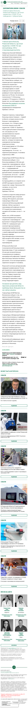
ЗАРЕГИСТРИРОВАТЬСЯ (8, 364)
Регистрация (16, 3)
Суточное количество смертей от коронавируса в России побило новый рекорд (12, 469)
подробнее (14, 405)
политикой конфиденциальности (6, 704)
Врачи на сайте (6, 592)
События (3, 375)
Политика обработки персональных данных (10, 672)
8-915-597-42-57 (5, 670)
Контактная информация (6, 671)
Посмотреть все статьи (7, 614)
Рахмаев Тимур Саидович (21, 634)
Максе (4, 354)
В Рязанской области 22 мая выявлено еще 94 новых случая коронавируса (13, 507)
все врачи (14, 645)
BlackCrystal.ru (11, 678)
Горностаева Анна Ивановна (7, 609)
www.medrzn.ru (12, 648)
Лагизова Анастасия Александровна (7, 634)
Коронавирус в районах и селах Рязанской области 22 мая (14, 433)
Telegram (12, 354)
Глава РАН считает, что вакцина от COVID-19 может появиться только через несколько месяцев (13, 579)
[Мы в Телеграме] (26, 358)
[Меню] (2, 2)
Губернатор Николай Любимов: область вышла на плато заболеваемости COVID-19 (14, 397)
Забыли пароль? (24, 3)
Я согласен (16, 702)
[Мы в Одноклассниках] (24, 358)
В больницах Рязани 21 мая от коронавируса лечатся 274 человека (12, 542)
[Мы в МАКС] (22, 358)
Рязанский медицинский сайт (15, 1)
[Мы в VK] (23, 358)
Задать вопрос (7, 640)
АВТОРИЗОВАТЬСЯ (7, 365)
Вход (12, 3)
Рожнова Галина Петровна (21, 609)
